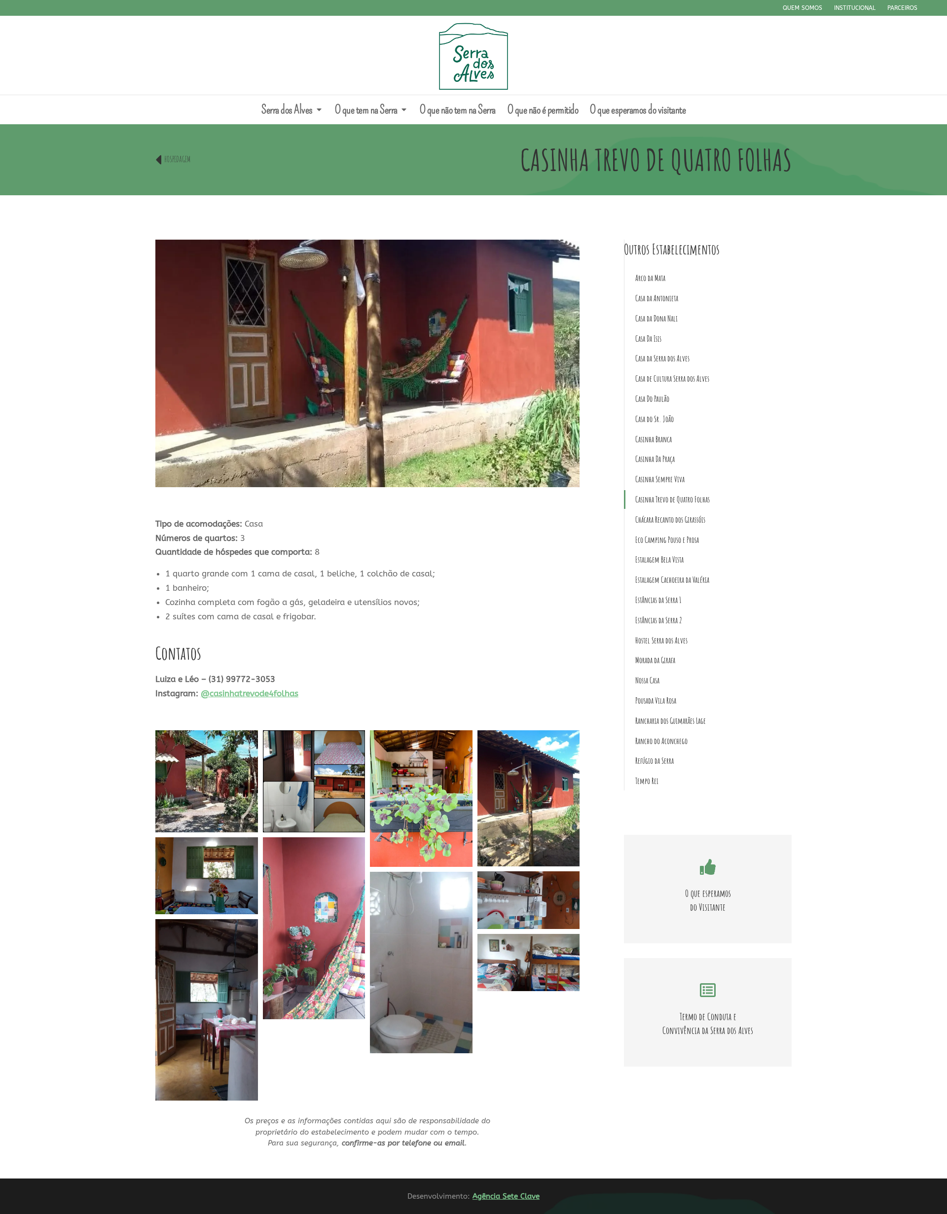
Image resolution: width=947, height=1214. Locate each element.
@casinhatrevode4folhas (249, 693)
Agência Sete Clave (506, 1196)
